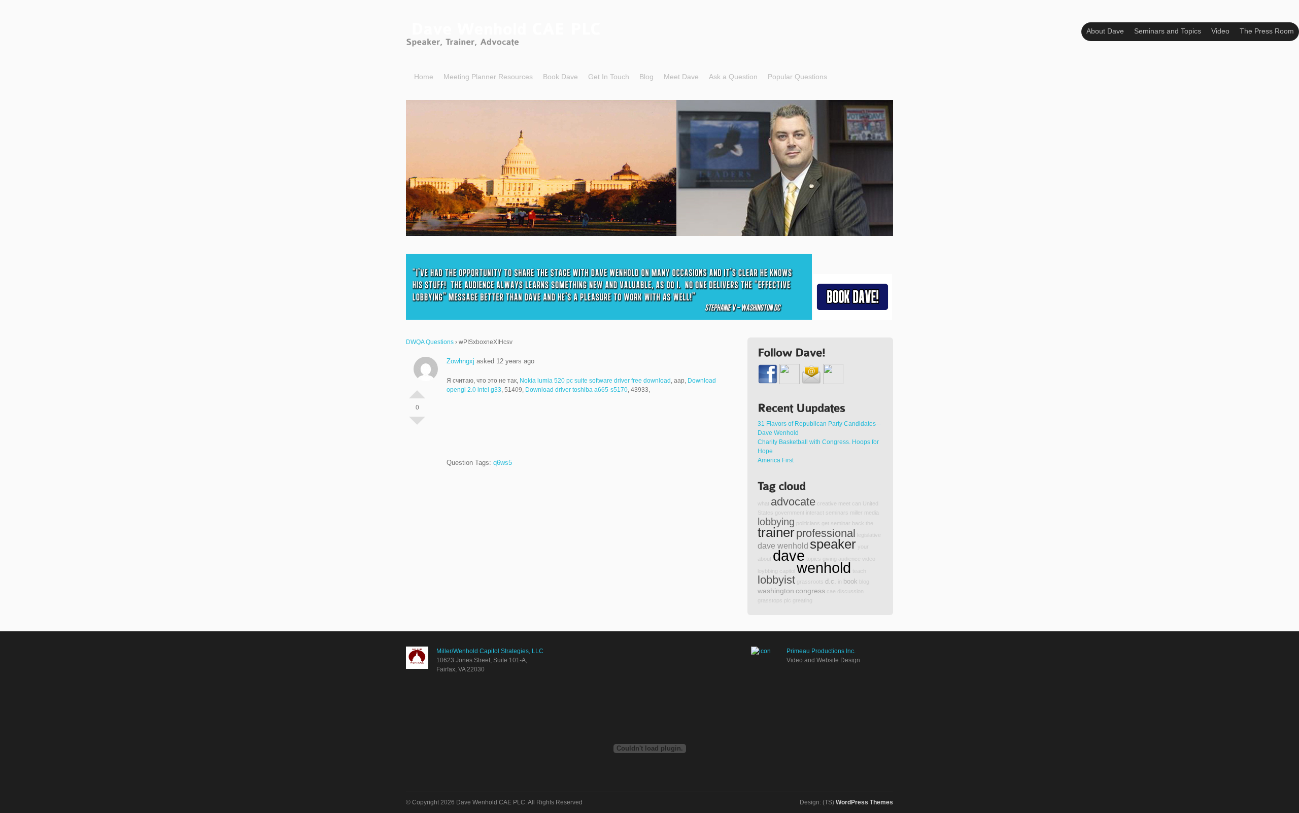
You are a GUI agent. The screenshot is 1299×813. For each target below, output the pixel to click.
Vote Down (417, 425)
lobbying (776, 521)
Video (1220, 31)
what (763, 503)
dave (789, 555)
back (858, 523)
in (840, 582)
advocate (793, 501)
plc (787, 600)
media (871, 513)
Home (423, 77)
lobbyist (776, 579)
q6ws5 (502, 462)
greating (802, 600)
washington (776, 591)
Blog (646, 77)
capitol (787, 571)
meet (844, 503)
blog (864, 582)
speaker (833, 544)
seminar (840, 523)
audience (849, 559)
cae (831, 591)
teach (859, 571)
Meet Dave (681, 77)
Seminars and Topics (1167, 31)
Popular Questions (797, 77)
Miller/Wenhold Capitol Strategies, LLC (489, 651)
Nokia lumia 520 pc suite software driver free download (595, 380)
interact (815, 513)
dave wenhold (783, 545)
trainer (776, 532)
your (863, 547)
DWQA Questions (430, 342)
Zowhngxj (460, 361)
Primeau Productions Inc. (821, 651)
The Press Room (1267, 31)
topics (813, 559)
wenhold (824, 567)
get (825, 523)
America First (776, 460)
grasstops (770, 600)
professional (826, 533)
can (856, 503)
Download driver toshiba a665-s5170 (576, 389)
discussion (850, 591)
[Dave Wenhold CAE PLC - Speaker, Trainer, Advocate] (505, 32)
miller (856, 513)
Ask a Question (733, 77)
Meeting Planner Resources (488, 77)
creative (827, 503)
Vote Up (417, 390)
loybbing (768, 571)
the (869, 523)
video (868, 559)
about (764, 559)
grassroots (810, 582)
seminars (837, 513)
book (850, 581)
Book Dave (560, 77)
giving (830, 559)
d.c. (830, 581)
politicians (808, 523)
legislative (869, 535)
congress (810, 591)
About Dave (1105, 31)
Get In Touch (608, 77)
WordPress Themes (864, 802)
